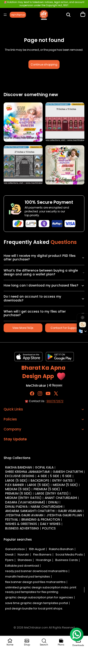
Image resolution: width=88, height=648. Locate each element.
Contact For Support (64, 328)
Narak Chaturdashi (47, 506)
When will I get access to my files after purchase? (35, 313)
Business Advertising (22, 528)
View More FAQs (22, 328)
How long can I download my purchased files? (41, 285)
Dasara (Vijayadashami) (25, 502)
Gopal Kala (44, 467)
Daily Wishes (50, 524)
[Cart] (82, 15)
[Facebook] (32, 393)
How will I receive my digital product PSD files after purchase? (40, 258)
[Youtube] (48, 393)
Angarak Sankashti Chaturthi (30, 511)
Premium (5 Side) (47, 489)
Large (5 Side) (16, 480)
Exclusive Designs (19, 476)
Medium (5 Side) (65, 485)
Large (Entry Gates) (52, 493)
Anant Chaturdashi (61, 497)
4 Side (42, 476)
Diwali (53, 502)
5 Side (54, 476)
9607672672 (54, 401)
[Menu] (5, 15)
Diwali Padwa (16, 506)
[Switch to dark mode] (82, 324)
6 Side (67, 476)
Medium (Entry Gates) (23, 497)
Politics (49, 528)
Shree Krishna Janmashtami (27, 471)
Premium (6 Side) (18, 493)
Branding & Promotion (40, 519)
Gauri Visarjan (70, 511)
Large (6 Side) (38, 485)
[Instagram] (40, 393)
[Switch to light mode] (82, 317)
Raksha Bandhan (18, 467)
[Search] (68, 14)
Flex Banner (14, 485)
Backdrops (40, 480)
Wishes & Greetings (21, 524)
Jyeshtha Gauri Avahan (24, 515)
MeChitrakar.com (36, 627)
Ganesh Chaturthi (68, 471)
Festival (11, 519)
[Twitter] (56, 393)
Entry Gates (62, 480)
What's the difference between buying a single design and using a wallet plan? (41, 272)
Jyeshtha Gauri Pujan (64, 515)
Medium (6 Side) (17, 489)
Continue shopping (44, 64)
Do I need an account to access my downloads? (32, 298)
